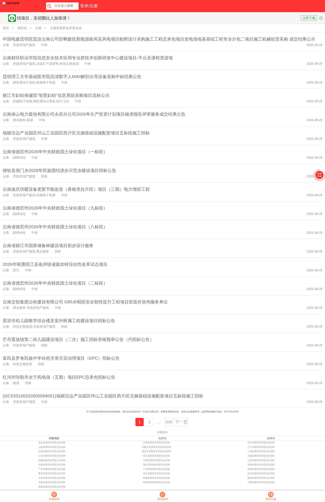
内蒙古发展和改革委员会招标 (156, 447)
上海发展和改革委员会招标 (261, 451)
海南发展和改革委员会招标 (261, 469)
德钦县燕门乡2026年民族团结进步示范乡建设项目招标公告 (59, 170)
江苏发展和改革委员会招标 (51, 456)
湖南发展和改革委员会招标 (261, 464)
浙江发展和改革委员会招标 (156, 456)
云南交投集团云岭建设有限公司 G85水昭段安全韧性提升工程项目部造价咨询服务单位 (85, 301)
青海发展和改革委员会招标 (156, 482)
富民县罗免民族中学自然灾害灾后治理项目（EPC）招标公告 (61, 358)
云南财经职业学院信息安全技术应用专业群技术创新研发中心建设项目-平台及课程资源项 (88, 57)
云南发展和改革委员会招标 (51, 478)
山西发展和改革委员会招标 (51, 447)
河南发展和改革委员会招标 (51, 464)
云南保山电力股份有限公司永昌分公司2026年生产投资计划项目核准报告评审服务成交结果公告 (94, 114)
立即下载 (309, 18)
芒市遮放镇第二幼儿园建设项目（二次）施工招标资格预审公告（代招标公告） (78, 339)
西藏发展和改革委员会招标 (156, 478)
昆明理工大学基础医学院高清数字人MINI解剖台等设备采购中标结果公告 (72, 76)
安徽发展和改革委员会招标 (261, 456)
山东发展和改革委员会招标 (261, 460)
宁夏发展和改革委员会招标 (261, 482)
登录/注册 (89, 6)
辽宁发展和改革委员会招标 (261, 447)
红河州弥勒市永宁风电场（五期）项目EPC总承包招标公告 (59, 377)
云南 (38, 28)
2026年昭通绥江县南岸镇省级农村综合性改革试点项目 (55, 264)
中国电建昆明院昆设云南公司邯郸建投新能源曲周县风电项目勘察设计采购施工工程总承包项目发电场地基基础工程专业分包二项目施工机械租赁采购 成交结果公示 (159, 39)
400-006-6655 (231, 411)
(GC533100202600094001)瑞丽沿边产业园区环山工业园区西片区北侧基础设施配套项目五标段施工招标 (103, 395)
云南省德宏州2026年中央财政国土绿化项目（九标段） (55, 208)
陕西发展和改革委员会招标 (261, 478)
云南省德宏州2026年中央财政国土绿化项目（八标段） (55, 226)
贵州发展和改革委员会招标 (261, 473)
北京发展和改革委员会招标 (51, 442)
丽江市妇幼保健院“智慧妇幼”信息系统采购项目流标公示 (56, 95)
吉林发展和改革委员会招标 (51, 451)
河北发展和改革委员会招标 (261, 442)
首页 (6, 28)
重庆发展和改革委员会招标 (51, 473)
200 (168, 422)
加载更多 (162, 432)
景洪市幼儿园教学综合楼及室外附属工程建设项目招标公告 (59, 320)
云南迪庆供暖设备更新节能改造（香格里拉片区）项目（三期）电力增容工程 (76, 189)
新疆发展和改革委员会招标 (51, 486)
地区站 (22, 28)
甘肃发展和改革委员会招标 (51, 482)
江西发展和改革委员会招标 (156, 460)
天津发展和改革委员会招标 (156, 442)
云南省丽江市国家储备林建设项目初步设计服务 (48, 245)
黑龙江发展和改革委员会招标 (156, 451)
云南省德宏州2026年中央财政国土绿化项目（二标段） (55, 283)
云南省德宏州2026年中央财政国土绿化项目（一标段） (55, 151)
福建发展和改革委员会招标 (51, 460)
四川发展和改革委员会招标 (156, 473)
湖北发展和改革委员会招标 (156, 464)
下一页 (181, 422)
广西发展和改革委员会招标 (156, 469)
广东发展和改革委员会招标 (51, 469)
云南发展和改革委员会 (66, 28)
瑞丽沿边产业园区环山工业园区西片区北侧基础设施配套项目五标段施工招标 (76, 132)
